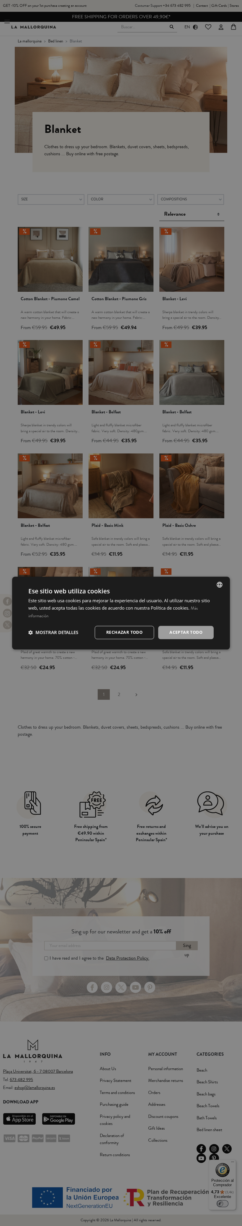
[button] (53, 632)
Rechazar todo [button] (124, 632)
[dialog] (121, 613)
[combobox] (220, 585)
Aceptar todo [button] (185, 632)
